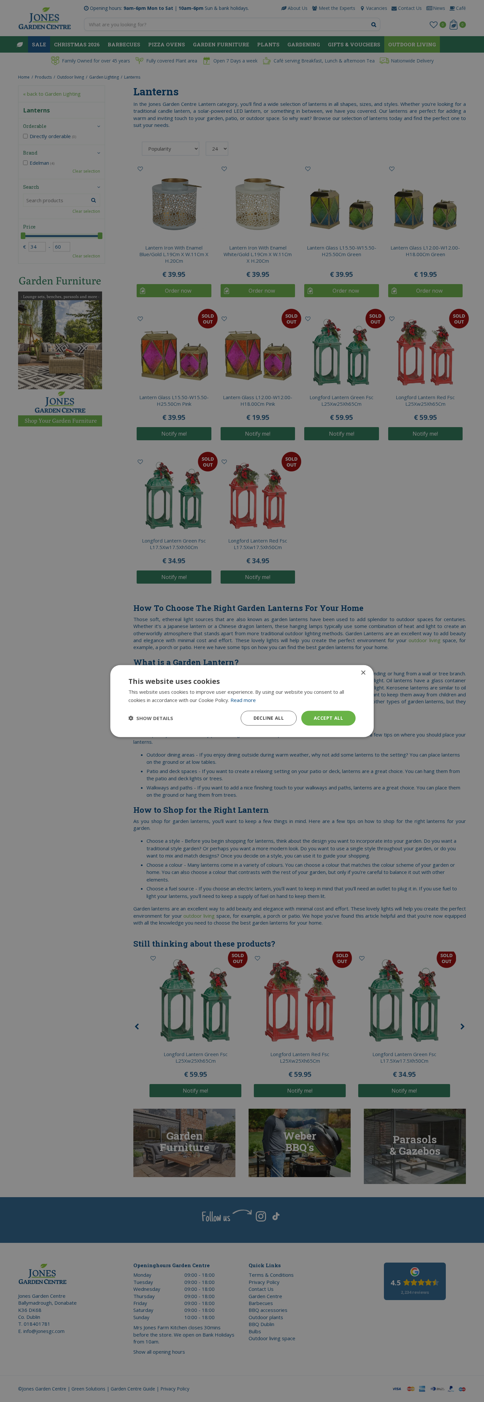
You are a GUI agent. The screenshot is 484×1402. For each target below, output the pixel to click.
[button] (150, 718)
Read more (243, 700)
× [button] (363, 672)
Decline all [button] (269, 718)
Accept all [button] (328, 718)
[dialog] (242, 701)
